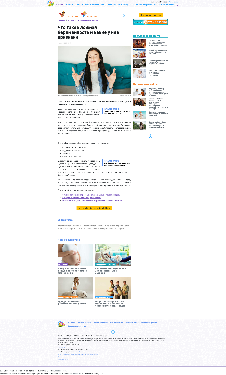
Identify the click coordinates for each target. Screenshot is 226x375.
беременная (123, 228)
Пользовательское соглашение (67, 357)
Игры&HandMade (116, 322)
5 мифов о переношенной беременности (81, 197)
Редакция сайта (63, 359)
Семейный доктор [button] (126, 4)
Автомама (62, 264)
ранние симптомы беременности (100, 228)
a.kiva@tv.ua (61, 347)
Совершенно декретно (77, 326)
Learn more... (79, 373)
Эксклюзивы (92, 16)
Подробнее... (61, 371)
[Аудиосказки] (150, 22)
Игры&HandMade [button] (108, 4)
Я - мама (72, 20)
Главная (61, 20)
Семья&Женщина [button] (72, 4)
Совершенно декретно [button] (164, 4)
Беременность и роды (88, 20)
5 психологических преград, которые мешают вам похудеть (91, 195)
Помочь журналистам (150, 15)
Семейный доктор (132, 322)
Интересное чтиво (104, 297)
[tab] (151, 136)
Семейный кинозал (100, 322)
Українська (173, 2)
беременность (65, 226)
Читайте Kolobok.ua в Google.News (94, 208)
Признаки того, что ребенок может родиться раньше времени (92, 200)
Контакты (61, 362)
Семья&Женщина (84, 322)
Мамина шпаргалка (149, 322)
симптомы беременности (71, 228)
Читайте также (117, 111)
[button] (177, 4)
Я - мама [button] (59, 4)
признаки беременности (86, 226)
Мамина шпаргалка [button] (143, 4)
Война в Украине (71, 16)
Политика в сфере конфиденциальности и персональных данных (78, 354)
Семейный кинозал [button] (90, 4)
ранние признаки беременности (114, 226)
